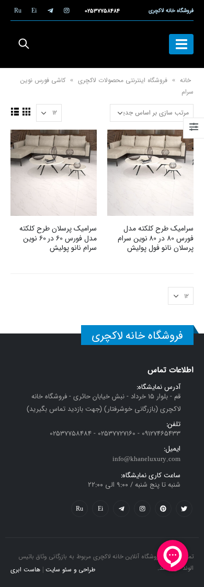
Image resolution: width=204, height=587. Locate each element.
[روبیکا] (18, 10)
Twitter (184, 508)
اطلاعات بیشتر (124, 146)
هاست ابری (25, 569)
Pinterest (163, 508)
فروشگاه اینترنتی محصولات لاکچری (122, 80)
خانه (185, 80)
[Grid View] (26, 111)
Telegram (121, 508)
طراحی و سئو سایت (70, 569)
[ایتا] (34, 10)
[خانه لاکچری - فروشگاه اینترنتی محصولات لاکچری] (102, 44)
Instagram (142, 508)
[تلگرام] (50, 10)
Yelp (100, 508)
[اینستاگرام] (66, 10)
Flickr (79, 508)
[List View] (15, 111)
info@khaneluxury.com (146, 459)
